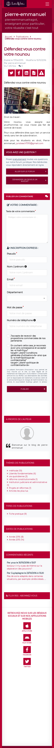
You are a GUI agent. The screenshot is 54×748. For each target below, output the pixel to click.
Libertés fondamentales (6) (22, 473)
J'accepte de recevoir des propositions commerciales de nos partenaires (28, 338)
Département (15, 292)
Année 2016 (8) (16, 536)
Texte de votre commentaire (20, 211)
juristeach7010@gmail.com (29, 143)
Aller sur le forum (25, 171)
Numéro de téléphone (20, 320)
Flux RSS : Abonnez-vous (22, 595)
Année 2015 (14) (16, 539)
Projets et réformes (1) (20, 488)
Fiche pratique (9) (18, 514)
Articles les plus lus (18, 491)
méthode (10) (15, 470)
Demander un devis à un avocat (24, 180)
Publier (25, 389)
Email (10, 279)
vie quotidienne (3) (18, 476)
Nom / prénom (15, 266)
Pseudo (11, 253)
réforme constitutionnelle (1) (23, 479)
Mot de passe (14, 307)
